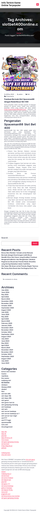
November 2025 (7, 303)
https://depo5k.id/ (6, 446)
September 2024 (7, 334)
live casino (5, 378)
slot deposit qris (6, 480)
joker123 (4, 436)
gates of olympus (6, 488)
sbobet (4, 389)
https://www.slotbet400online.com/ (15, 109)
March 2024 (5, 348)
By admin (20, 94)
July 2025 (5, 312)
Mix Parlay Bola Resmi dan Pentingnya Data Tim (18, 268)
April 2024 (5, 345)
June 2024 (5, 341)
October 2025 (6, 306)
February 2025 (6, 323)
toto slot (4, 425)
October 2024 (6, 332)
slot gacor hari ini (7, 402)
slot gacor (5, 400)
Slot (28, 94)
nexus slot (4, 492)
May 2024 (4, 343)
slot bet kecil (5, 444)
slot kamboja (6, 407)
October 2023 (6, 354)
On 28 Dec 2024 (9, 94)
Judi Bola (4, 376)
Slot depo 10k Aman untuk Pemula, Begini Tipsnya (19, 266)
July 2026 (5, 290)
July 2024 (5, 339)
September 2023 (7, 356)
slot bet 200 (5, 394)
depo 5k (3, 434)
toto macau (5, 440)
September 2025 (7, 308)
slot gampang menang (9, 405)
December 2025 (7, 301)
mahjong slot (6, 380)
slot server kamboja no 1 (10, 413)
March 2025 (5, 321)
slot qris (4, 409)
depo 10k (4, 432)
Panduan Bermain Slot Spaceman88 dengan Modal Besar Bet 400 (19, 100)
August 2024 (6, 336)
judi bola (3, 448)
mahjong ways (5, 453)
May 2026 (4, 294)
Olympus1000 (6, 387)
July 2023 (5, 361)
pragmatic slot (5, 494)
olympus (4, 385)
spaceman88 (6, 422)
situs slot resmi (6, 455)
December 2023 (7, 350)
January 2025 (6, 325)
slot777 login (6, 420)
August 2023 (6, 359)
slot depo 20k (6, 398)
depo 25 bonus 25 (6, 438)
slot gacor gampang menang (10, 442)
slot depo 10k (6, 396)
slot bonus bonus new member (10, 496)
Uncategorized (6, 427)
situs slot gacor (30, 459)
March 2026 (5, 299)
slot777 (4, 418)
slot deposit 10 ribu (7, 490)
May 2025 (4, 317)
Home (18, 33)
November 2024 (7, 330)
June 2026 (5, 292)
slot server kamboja (8, 411)
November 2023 (7, 352)
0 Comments (10, 96)
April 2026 (5, 297)
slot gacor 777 (5, 484)
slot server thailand (7, 478)
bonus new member (8, 371)
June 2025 (5, 314)
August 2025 (6, 310)
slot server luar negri (9, 416)
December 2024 (7, 328)
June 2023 (5, 363)
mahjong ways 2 (6, 474)
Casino (3, 374)
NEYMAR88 (5, 383)
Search (4, 238)
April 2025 (5, 319)
